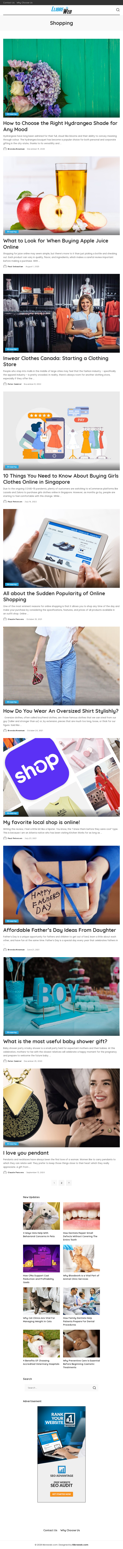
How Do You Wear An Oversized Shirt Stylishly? (61, 711)
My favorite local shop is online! (41, 822)
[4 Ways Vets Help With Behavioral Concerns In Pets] (41, 1216)
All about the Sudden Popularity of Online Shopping (54, 596)
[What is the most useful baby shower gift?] (61, 996)
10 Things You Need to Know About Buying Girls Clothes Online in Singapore (61, 479)
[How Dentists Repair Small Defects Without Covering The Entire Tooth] (81, 1216)
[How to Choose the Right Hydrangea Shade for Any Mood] (61, 78)
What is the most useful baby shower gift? (55, 1041)
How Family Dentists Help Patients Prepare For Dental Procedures (78, 1321)
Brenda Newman (16, 149)
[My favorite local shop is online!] (61, 777)
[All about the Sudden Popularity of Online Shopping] (61, 548)
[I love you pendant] (61, 1107)
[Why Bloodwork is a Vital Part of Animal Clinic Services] (81, 1258)
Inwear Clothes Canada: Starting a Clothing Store (55, 361)
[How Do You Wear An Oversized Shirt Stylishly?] (61, 666)
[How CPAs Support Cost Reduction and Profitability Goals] (41, 1258)
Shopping (12, 114)
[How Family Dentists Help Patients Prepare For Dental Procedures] (81, 1301)
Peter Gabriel (14, 384)
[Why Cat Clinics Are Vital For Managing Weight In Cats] (41, 1301)
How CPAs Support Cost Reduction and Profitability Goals (38, 1279)
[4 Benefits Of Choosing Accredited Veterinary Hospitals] (41, 1343)
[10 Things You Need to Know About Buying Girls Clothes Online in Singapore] (61, 430)
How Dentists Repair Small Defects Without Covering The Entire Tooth (80, 1236)
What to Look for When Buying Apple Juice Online (55, 243)
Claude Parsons (16, 619)
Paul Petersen (15, 502)
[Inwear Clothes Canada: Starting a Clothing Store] (61, 313)
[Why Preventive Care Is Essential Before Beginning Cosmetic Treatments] (81, 1343)
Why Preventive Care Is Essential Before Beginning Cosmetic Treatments (81, 1364)
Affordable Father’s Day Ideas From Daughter (59, 930)
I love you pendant (26, 1153)
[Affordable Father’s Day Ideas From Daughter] (61, 885)
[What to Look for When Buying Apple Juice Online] (61, 195)
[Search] (118, 10)
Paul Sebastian (15, 266)
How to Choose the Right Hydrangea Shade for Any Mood (60, 126)
